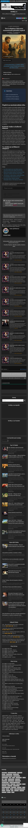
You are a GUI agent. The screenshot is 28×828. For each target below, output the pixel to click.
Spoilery (11, 789)
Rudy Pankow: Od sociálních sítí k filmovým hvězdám (17, 334)
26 (10, 817)
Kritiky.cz (14, 12)
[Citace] (12, 378)
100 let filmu (4, 772)
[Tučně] (3, 378)
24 (3, 817)
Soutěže (3, 789)
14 (17, 812)
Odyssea (17, 226)
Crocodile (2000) (10, 663)
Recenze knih (10, 785)
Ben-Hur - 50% (10, 675)
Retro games (13, 787)
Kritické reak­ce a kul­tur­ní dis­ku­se (12, 96)
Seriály (23, 787)
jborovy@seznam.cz (11, 758)
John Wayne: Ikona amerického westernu (12, 586)
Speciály (7, 789)
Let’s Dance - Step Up (11, 650)
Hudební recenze (11, 779)
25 (6, 817)
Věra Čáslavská (10, 701)
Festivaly (3, 774)
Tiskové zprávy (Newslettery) (19, 789)
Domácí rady (19, 772)
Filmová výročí (16, 774)
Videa (12, 790)
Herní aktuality (18, 777)
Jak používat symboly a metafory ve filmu (12, 552)
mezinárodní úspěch (11, 226)
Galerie (13, 777)
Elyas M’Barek (14, 729)
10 (3, 812)
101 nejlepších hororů (12, 772)
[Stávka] (7, 378)
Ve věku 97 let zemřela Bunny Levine (16, 358)
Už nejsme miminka (11, 676)
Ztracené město (10, 652)
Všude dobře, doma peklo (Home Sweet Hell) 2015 (12, 628)
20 (14, 814)
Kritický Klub (4, 781)
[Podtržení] (6, 378)
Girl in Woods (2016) (11, 691)
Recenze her (4, 785)
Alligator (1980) (10, 666)
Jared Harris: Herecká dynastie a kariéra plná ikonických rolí (17, 322)
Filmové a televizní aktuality (14, 26)
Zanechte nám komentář (14, 33)
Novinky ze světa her (5, 784)
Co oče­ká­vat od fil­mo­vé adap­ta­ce (12, 99)
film (21, 225)
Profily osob (16, 328)
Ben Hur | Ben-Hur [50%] (12, 677)
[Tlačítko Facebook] (18, 18)
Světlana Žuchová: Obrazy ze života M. (15, 690)
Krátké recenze (17, 781)
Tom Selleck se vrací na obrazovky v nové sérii (13, 559)
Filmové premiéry (16, 776)
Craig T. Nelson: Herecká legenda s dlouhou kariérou (17, 253)
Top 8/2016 (8, 706)
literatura (4, 226)
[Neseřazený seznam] (11, 378)
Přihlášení (23, 369)
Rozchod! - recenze (11, 657)
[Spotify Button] (24, 18)
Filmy (10, 777)
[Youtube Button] (23, 18)
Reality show (19, 784)
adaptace (10, 225)
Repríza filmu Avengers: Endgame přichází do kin (17, 265)
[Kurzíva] (4, 378)
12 (10, 812)
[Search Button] (26, 18)
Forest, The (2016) (11, 686)
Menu (4, 18)
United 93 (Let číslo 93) (12, 651)
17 (3, 814)
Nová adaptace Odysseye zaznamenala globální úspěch (14, 29)
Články (13, 792)
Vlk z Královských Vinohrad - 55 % (14, 696)
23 (24, 814)
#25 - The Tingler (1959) (12, 721)
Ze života (8, 792)
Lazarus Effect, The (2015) (12, 703)
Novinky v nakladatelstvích (15, 782)
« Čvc (3, 821)
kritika (24, 225)
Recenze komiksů (16, 785)
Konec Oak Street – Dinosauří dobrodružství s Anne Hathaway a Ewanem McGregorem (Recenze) (16, 522)
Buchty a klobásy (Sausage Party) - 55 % (15, 679)
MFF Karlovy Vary (5, 782)
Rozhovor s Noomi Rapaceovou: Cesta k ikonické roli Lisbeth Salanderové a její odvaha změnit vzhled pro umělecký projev (13, 641)
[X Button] (17, 18)
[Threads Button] (20, 18)
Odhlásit (8, 736)
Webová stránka (7, 235)
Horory (24, 777)
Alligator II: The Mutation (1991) (14, 667)
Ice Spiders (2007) (11, 670)
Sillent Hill (9, 648)
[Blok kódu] (14, 378)
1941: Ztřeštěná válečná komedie (15, 447)
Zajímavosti (16, 790)
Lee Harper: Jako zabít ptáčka (12, 704)
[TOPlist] (4, 797)
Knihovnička (17, 779)
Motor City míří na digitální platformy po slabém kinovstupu (17, 288)
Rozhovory (19, 787)
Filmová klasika (9, 774)
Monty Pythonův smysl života (15, 512)
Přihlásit (4, 736)
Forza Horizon (10, 708)
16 (24, 812)
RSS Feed (4, 740)
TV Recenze (8, 790)
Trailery (3, 790)
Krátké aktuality (11, 781)
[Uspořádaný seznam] (9, 378)
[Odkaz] (16, 378)
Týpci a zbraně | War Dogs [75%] (14, 669)
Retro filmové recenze (6, 787)
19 (10, 814)
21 (17, 814)
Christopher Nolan (16, 225)
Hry (2, 779)
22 (20, 814)
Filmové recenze (5, 777)
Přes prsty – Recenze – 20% (13, 720)
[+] (19, 378)
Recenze (23, 784)
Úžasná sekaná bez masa (12, 697)
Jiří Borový (10, 32)
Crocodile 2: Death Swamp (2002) (14, 665)
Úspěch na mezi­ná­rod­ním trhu (12, 94)
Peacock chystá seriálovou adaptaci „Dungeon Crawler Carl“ (17, 346)
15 (20, 812)
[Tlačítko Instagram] (21, 18)
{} (17, 378)
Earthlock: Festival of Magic (12, 707)
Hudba (6, 779)
